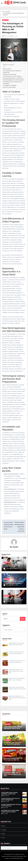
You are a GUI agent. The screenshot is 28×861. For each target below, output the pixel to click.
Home (3, 826)
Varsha (8, 36)
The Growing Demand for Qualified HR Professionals (12, 71)
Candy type (7, 724)
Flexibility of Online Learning (9, 74)
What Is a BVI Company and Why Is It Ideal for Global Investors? (13, 582)
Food (3, 837)
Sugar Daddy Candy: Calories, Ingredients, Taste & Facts (13, 727)
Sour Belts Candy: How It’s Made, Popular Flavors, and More (12, 774)
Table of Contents (7, 68)
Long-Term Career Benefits (9, 87)
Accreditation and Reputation (9, 85)
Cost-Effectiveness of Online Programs (12, 76)
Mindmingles (19, 856)
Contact (4, 829)
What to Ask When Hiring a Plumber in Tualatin (11, 565)
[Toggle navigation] (2, 3)
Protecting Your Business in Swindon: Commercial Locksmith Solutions (13, 600)
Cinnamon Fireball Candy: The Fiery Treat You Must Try (13, 759)
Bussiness (5, 20)
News (3, 833)
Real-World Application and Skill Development (13, 79)
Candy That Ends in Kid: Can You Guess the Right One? (13, 743)
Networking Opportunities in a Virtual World (13, 78)
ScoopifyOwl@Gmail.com (16, 858)
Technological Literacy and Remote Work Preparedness (12, 82)
